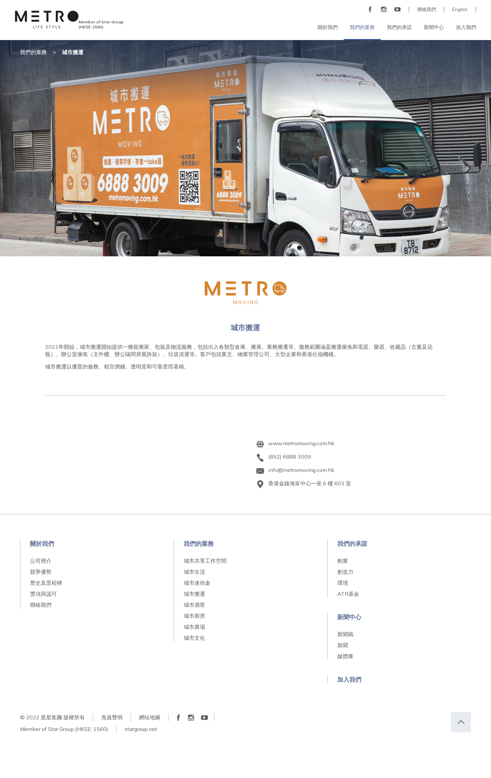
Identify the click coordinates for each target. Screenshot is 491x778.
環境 (342, 582)
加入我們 (349, 679)
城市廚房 (194, 615)
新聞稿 (345, 634)
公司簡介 (40, 560)
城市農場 (194, 626)
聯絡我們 (426, 9)
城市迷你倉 (197, 582)
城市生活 (194, 571)
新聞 (342, 645)
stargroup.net (141, 729)
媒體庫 (345, 656)
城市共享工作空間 (205, 560)
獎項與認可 (43, 593)
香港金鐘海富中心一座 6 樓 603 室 (309, 483)
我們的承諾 (352, 543)
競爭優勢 (40, 571)
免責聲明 (112, 717)
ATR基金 (348, 593)
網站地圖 (149, 717)
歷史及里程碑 (46, 582)
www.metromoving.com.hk (301, 443)
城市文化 (194, 637)
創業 (342, 560)
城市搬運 (194, 593)
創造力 (345, 571)
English (460, 9)
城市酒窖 (194, 604)
